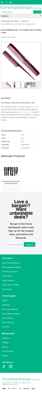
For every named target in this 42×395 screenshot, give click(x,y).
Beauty (4, 300)
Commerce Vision (13, 384)
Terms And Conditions (10, 272)
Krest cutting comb (25, 112)
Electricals (5, 305)
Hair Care (5, 327)
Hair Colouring (7, 318)
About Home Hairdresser (11, 263)
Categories (5, 16)
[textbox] (17, 12)
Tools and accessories (10, 309)
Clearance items (8, 322)
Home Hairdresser (16, 383)
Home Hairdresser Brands (11, 267)
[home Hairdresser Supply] (21, 7)
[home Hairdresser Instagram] (12, 367)
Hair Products (7, 289)
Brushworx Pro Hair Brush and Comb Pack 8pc (10, 182)
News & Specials (8, 280)
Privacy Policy (7, 276)
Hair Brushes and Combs (11, 314)
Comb (32, 107)
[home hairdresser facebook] (5, 367)
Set (35, 107)
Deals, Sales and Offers (10, 285)
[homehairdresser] (21, 379)
